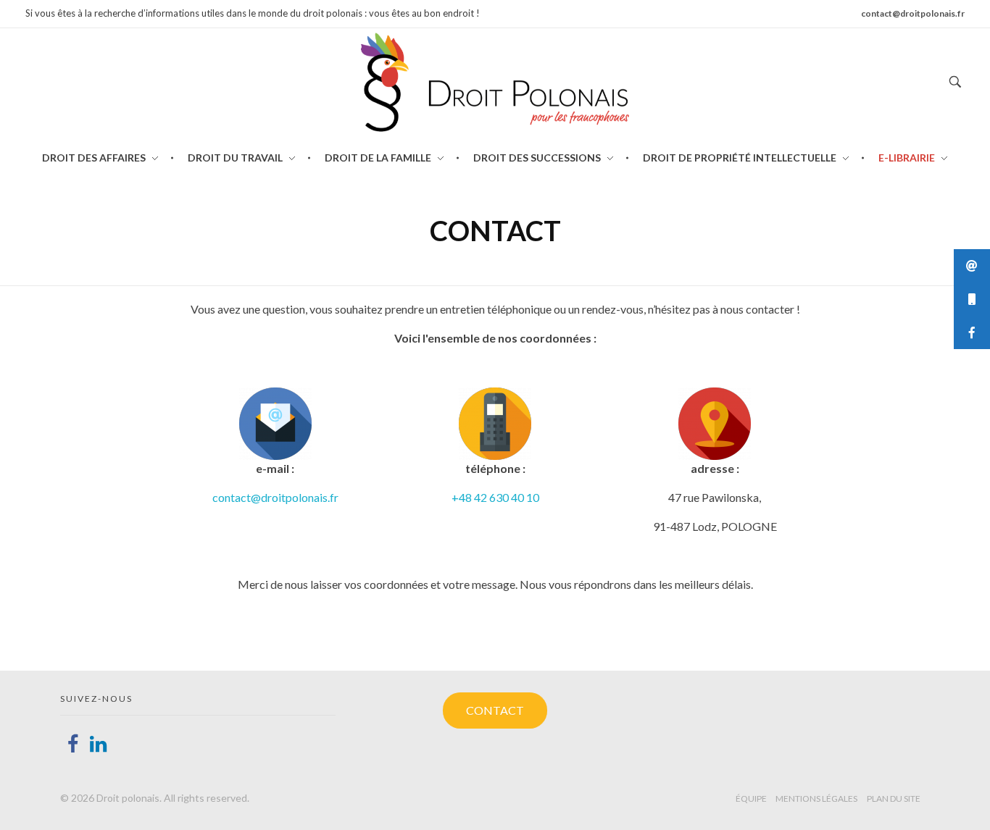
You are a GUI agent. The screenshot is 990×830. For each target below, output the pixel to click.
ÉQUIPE (751, 798)
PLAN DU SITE (893, 798)
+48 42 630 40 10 (495, 497)
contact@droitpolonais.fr (275, 497)
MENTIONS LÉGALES (816, 798)
